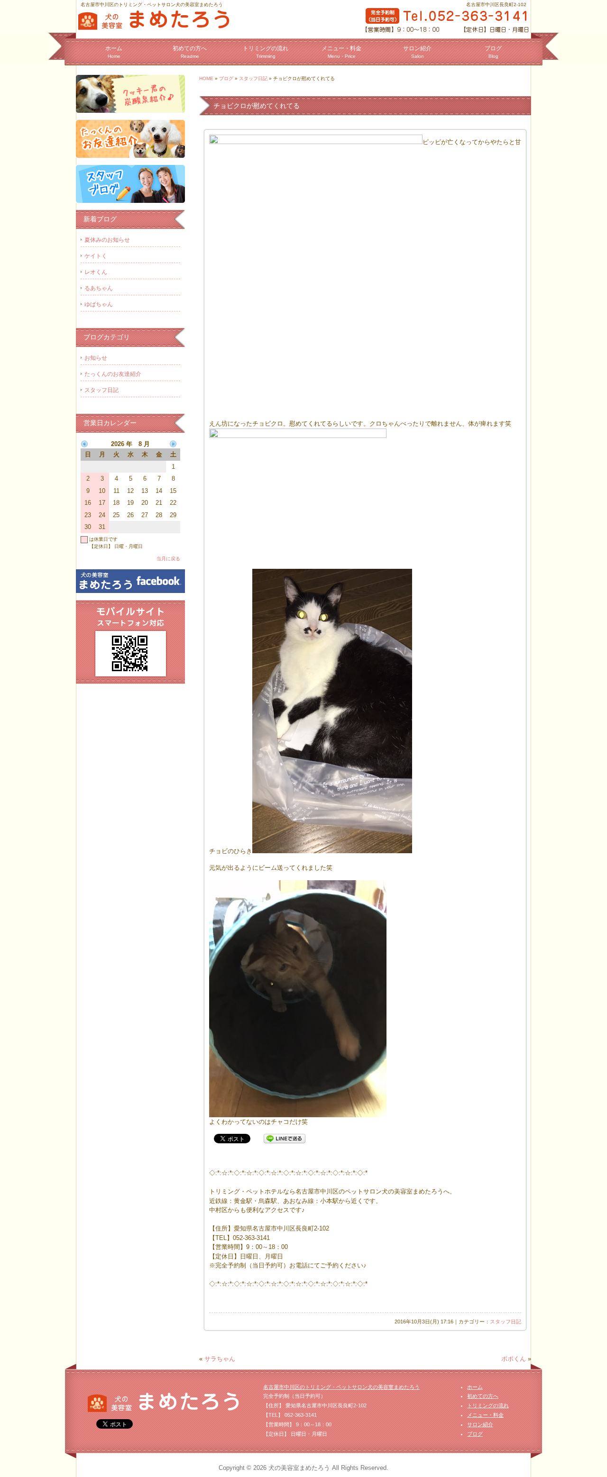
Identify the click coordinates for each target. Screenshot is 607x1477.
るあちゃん (98, 288)
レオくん (95, 272)
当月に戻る (168, 558)
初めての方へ (190, 52)
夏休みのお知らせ (107, 240)
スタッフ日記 (253, 78)
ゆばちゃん (98, 304)
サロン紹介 (417, 52)
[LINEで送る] (284, 1138)
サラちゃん (219, 1358)
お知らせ (95, 358)
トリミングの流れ (265, 52)
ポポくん (513, 1358)
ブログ (493, 52)
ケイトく (95, 256)
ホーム (113, 52)
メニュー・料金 (341, 52)
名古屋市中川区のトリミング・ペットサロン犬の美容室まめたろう (341, 1387)
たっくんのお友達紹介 (112, 374)
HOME (206, 78)
